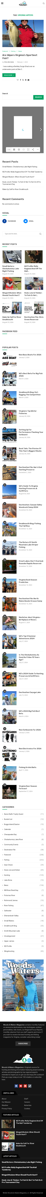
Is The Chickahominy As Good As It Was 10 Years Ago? (29, 657)
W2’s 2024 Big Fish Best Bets (29, 712)
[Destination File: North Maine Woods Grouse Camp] (9, 604)
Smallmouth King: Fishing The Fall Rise (30, 524)
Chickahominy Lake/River (24, 839)
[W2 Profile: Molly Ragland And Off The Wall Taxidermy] (34, 256)
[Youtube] (20, 1086)
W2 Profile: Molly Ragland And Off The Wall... (33, 268)
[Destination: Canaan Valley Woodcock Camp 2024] (9, 511)
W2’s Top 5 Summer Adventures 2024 (27, 637)
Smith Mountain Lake (24, 931)
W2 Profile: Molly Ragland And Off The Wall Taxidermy (22, 172)
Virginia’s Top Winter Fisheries (28, 412)
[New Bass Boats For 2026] (9, 361)
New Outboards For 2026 (30, 730)
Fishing (24, 860)
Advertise (27, 1105)
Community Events (24, 845)
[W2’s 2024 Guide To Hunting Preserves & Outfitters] (9, 679)
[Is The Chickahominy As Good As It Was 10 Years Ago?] (9, 661)
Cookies (27, 1108)
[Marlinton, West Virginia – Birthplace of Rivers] (9, 623)
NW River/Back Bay (24, 890)
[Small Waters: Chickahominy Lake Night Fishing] (12, 256)
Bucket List (24, 819)
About (4, 1099)
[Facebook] (16, 1086)
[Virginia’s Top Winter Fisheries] (9, 417)
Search (5, 93)
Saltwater (24, 911)
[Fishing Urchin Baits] (9, 773)
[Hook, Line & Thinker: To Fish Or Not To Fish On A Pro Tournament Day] (34, 283)
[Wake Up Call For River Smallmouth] (12, 307)
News (24, 885)
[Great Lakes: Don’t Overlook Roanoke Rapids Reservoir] (9, 567)
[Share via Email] (28, 80)
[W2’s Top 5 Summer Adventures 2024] (9, 642)
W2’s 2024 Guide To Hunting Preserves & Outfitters (31, 675)
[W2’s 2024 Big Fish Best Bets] (9, 717)
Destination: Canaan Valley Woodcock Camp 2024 (30, 506)
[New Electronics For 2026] (9, 754)
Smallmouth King (24, 926)
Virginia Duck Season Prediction (28, 581)
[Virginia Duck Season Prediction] (9, 586)
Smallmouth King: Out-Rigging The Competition (30, 393)
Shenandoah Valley (24, 916)
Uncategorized (24, 936)
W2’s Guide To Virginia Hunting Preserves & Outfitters (28, 488)
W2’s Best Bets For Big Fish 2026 (31, 374)
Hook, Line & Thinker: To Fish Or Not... (33, 294)
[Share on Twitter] (23, 80)
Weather (5, 1105)
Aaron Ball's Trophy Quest (24, 814)
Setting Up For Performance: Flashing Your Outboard (31, 432)
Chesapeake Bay (24, 834)
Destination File (24, 850)
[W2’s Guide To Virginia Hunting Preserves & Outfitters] (9, 492)
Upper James (24, 941)
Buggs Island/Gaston (24, 824)
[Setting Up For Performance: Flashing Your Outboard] (9, 436)
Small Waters (24, 921)
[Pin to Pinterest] (25, 80)
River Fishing (24, 905)
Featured (24, 855)
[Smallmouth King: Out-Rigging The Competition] (9, 398)
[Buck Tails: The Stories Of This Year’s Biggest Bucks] (9, 454)
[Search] (43, 3)
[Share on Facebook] (20, 80)
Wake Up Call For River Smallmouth (15, 189)
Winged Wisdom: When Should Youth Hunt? (18, 177)
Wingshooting (24, 951)
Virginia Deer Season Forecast (28, 787)
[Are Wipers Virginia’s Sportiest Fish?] (23, 33)
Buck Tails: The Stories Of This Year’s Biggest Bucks (30, 449)
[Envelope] (25, 1086)
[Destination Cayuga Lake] (9, 698)
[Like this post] (18, 80)
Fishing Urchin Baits (27, 767)
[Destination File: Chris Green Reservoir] (34, 307)
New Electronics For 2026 (30, 749)
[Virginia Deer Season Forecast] (9, 792)
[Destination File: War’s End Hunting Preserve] (9, 473)
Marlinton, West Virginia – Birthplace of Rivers (30, 618)
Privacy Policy (7, 1108)
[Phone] (29, 1086)
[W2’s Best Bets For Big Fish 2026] (9, 379)
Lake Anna (24, 880)
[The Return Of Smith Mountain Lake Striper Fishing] (9, 548)
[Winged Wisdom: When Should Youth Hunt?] (12, 283)
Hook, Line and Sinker (24, 870)
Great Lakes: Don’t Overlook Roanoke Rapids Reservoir (31, 562)
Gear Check (24, 865)
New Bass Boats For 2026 (30, 355)
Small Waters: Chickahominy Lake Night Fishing (19, 167)
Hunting (24, 875)
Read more (8, 75)
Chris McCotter (9, 62)
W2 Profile (24, 946)
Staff (26, 1099)
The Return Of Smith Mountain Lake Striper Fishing (28, 544)
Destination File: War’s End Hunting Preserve (30, 468)
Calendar (24, 829)
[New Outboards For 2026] (9, 736)
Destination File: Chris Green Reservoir (34, 318)
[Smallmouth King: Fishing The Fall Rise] (9, 529)
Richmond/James (24, 900)
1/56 (8, 149)
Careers (27, 1102)
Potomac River (24, 895)
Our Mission (6, 1102)
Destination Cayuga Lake (30, 692)
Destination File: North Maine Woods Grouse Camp (30, 600)
